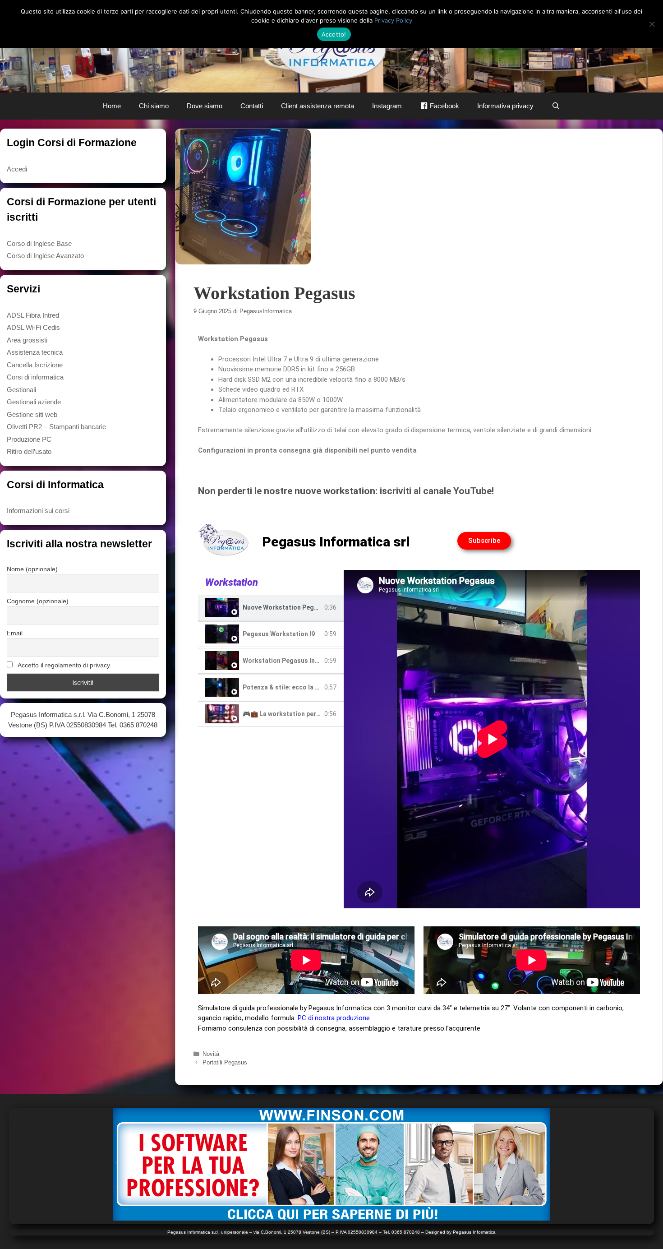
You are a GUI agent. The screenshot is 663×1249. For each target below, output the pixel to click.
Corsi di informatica (35, 377)
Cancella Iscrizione (35, 365)
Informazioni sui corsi (38, 510)
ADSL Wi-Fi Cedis (33, 327)
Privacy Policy (393, 20)
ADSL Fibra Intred (33, 315)
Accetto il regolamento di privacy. (63, 665)
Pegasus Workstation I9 (279, 634)
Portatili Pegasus (225, 1062)
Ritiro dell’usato (29, 451)
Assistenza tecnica (35, 352)
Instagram (387, 106)
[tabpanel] (492, 739)
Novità (211, 1053)
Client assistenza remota (317, 106)
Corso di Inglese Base (39, 243)
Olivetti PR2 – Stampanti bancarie (56, 426)
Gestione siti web (32, 414)
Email (15, 633)
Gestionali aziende (34, 402)
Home (112, 106)
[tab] (271, 608)
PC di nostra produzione (334, 1018)
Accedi (17, 169)
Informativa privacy (505, 106)
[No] (651, 23)
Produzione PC (29, 439)
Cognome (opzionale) (38, 601)
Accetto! (334, 34)
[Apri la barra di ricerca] (556, 106)
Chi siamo (154, 106)
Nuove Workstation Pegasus (285, 607)
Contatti (251, 106)
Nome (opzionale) (32, 569)
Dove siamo (204, 106)
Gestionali (21, 389)
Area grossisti (27, 340)
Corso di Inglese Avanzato (45, 255)
